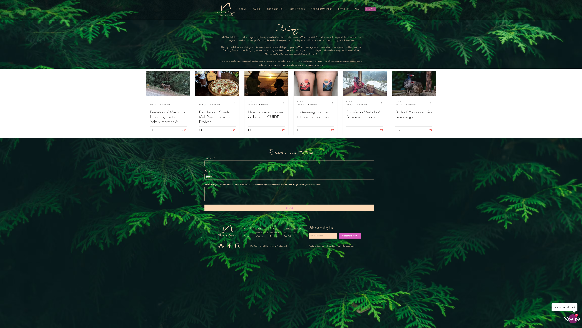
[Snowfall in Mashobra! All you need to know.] (365, 83)
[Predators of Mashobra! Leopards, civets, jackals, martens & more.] (168, 83)
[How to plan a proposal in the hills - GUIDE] (266, 83)
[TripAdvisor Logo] (221, 246)
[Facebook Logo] (229, 246)
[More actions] (186, 103)
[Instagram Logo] (237, 246)
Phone (207, 171)
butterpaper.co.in (347, 245)
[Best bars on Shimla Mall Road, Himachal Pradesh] (217, 83)
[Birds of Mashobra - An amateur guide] (414, 83)
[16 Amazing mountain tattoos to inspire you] (316, 83)
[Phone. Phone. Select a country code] (209, 176)
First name (209, 158)
